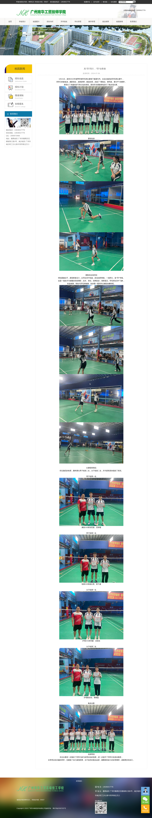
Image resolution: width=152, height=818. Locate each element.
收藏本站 (87, 2)
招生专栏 (50, 21)
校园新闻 (119, 21)
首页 (10, 21)
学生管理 (78, 21)
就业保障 (105, 21)
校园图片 (36, 21)
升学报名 (64, 21)
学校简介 (22, 21)
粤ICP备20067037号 (59, 808)
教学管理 (91, 21)
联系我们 (133, 21)
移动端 (105, 2)
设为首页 (96, 2)
